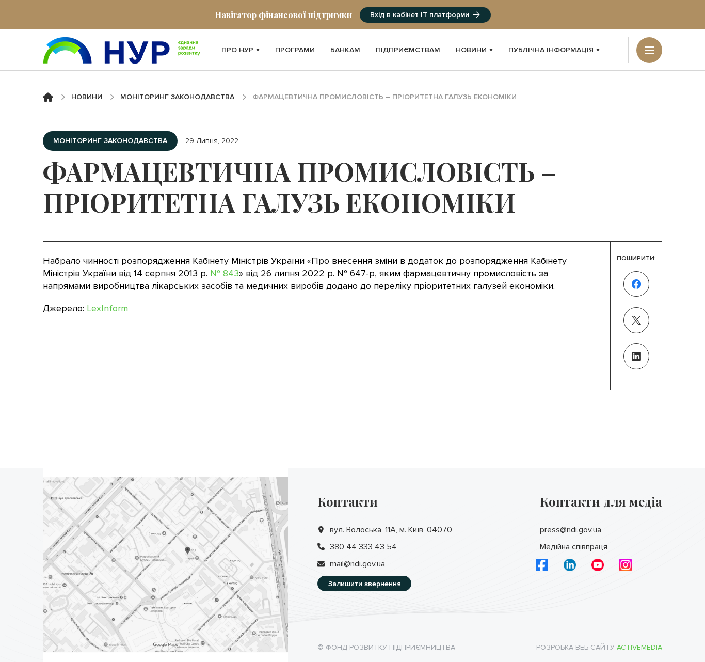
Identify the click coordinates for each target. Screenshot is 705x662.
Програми (295, 49)
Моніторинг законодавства (177, 96)
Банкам (345, 49)
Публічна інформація (551, 49)
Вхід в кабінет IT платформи (419, 14)
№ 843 (224, 273)
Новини (471, 49)
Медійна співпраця (573, 547)
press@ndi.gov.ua (570, 530)
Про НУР (237, 49)
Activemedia (639, 647)
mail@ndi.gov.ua (357, 564)
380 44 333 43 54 (363, 547)
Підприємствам (408, 49)
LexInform (107, 308)
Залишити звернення (364, 583)
